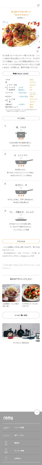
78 (37, 51)
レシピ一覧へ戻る (21, 315)
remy (6, 6)
